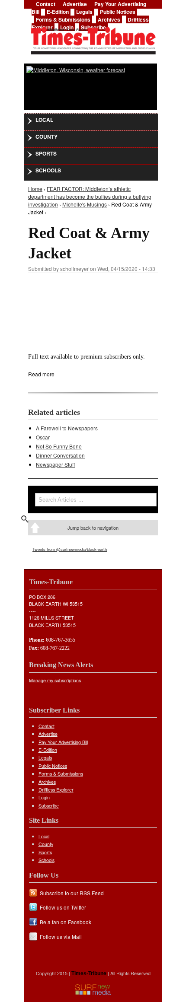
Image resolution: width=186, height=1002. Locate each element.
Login (44, 797)
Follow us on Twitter (63, 907)
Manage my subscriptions (55, 680)
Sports (46, 153)
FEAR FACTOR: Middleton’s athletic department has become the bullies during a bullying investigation (89, 196)
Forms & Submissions (63, 19)
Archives (109, 19)
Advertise (48, 734)
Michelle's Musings (84, 204)
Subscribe (48, 805)
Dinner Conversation (60, 455)
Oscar (43, 437)
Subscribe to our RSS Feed (72, 893)
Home (35, 188)
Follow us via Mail (61, 936)
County (46, 136)
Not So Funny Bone (59, 446)
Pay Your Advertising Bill (63, 742)
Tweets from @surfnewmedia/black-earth (69, 549)
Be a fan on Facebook (65, 922)
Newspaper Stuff (55, 464)
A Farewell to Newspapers (67, 428)
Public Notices (117, 12)
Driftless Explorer (56, 789)
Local (44, 120)
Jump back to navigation (93, 527)
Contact (46, 726)
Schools (48, 170)
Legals (84, 12)
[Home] (93, 38)
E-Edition (58, 12)
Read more (41, 374)
